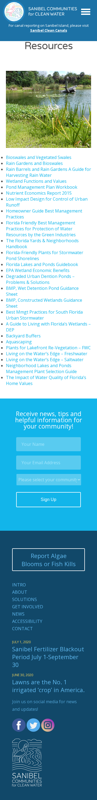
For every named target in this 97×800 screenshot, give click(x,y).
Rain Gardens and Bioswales (34, 163)
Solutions (24, 599)
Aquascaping (19, 342)
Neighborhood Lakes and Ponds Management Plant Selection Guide (41, 368)
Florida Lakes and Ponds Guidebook (42, 264)
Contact (22, 629)
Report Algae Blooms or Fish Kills (49, 560)
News (18, 614)
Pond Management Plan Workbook (41, 187)
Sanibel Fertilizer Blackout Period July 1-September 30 (48, 657)
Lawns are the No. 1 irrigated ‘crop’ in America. (48, 686)
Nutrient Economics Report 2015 (39, 193)
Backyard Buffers (23, 336)
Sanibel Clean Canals (48, 30)
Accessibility (27, 621)
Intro (19, 585)
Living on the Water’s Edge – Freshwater (46, 354)
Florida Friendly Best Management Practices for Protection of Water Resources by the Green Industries (41, 229)
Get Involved (27, 607)
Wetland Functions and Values (36, 181)
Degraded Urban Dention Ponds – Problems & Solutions (40, 279)
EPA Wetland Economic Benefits (38, 270)
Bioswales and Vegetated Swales (38, 157)
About (19, 592)
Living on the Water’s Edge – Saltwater (45, 360)
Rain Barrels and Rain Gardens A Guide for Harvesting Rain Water (48, 172)
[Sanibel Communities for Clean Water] (40, 21)
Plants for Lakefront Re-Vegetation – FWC (48, 348)
